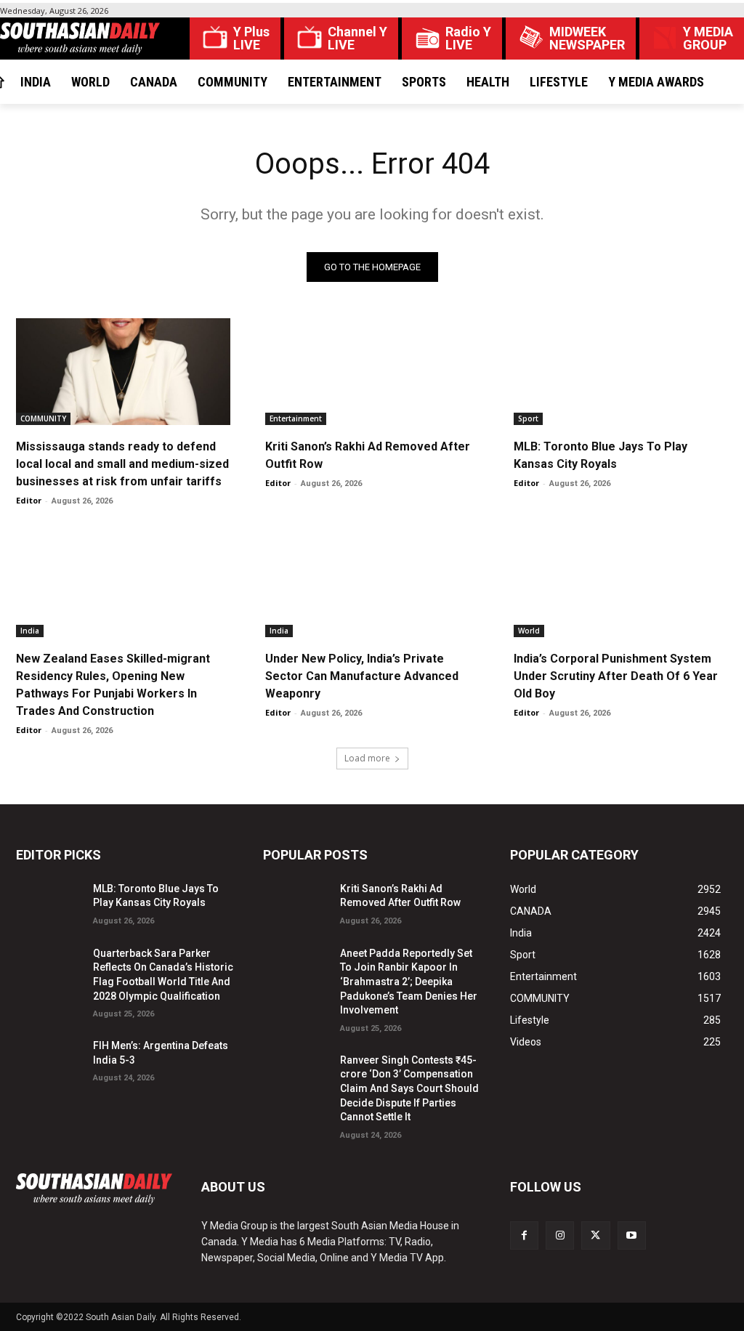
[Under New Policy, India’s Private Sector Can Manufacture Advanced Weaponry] (372, 583)
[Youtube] (632, 1235)
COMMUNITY (43, 418)
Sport (528, 418)
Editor (28, 500)
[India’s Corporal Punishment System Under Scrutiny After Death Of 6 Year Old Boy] (621, 583)
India (29, 631)
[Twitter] (595, 1235)
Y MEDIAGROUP (708, 38)
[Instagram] (560, 1235)
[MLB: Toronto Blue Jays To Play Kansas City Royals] (621, 371)
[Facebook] (524, 1235)
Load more (367, 758)
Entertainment (296, 418)
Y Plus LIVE (251, 38)
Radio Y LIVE (468, 38)
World (529, 631)
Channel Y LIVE (357, 38)
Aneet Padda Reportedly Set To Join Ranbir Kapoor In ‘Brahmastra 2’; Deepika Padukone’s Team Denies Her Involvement (408, 981)
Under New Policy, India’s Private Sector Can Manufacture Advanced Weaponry (361, 676)
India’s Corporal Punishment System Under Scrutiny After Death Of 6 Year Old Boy (616, 676)
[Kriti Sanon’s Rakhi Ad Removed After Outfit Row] (372, 371)
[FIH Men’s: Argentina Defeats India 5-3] (48, 1058)
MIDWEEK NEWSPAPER (587, 38)
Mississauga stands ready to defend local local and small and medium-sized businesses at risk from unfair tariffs (122, 464)
